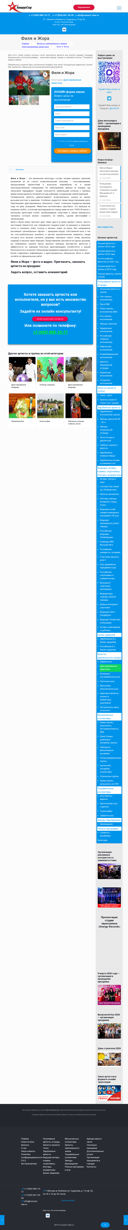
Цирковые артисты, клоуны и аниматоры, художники (109, 698)
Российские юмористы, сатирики (110, 551)
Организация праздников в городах (93, 1160)
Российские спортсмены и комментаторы (107, 575)
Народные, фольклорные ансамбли (107, 750)
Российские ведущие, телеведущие (106, 534)
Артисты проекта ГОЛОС (107, 390)
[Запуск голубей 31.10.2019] (2, 1220)
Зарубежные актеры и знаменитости (110, 462)
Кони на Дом (45, 421)
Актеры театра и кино (108, 480)
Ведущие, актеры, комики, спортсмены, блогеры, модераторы (109, 471)
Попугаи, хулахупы (47, 385)
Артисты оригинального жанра (52, 43)
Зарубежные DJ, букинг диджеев (108, 640)
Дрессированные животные (35, 47)
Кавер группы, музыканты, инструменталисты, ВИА (109, 727)
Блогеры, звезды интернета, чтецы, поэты (108, 501)
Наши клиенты (28, 1151)
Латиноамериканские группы (110, 759)
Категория (102, 840)
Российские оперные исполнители (106, 339)
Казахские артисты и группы (110, 290)
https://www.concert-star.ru (53, 1110)
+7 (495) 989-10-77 (50, 332)
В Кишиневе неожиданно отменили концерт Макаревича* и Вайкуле (108, 189)
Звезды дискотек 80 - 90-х (110, 420)
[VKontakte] (64, 30)
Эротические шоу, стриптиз (109, 805)
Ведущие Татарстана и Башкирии (110, 621)
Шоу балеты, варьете (106, 797)
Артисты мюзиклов (109, 494)
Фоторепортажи (29, 1163)
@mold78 (114, 108)
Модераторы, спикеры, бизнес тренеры (108, 596)
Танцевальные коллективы (105, 790)
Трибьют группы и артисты (109, 446)
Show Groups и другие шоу (107, 439)
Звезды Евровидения (109, 820)
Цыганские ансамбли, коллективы (106, 768)
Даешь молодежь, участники (109, 606)
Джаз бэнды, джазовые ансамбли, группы (108, 739)
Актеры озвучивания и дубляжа (110, 629)
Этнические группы (109, 776)
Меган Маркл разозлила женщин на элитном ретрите (109, 171)
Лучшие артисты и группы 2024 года (106, 245)
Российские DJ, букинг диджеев (108, 648)
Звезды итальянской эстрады (106, 429)
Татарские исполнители (106, 382)
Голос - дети (106, 395)
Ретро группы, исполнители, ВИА (108, 310)
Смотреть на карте (68, 1200)
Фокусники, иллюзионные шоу (109, 687)
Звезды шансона (108, 323)
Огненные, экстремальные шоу (110, 675)
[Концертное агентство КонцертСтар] (19, 8)
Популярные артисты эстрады (109, 283)
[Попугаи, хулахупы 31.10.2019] (126, 1220)
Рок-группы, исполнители (106, 318)
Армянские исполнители (106, 374)
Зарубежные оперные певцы (107, 454)
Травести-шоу (107, 815)
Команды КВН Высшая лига (107, 543)
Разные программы (108, 828)
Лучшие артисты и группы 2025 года (106, 252)
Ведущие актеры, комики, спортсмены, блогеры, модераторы (51, 1163)
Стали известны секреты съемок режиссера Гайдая (109, 209)
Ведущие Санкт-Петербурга (108, 613)
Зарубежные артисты (109, 407)
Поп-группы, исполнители (106, 298)
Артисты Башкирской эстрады (106, 364)
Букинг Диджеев (51, 1173)
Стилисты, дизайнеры (105, 834)
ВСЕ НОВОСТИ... (106, 227)
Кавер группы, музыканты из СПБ (109, 782)
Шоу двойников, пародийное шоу (108, 566)
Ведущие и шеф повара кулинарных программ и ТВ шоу (109, 512)
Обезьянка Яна (17, 421)
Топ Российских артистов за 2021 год (108, 260)
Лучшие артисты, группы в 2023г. (109, 275)
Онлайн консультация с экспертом (50, 319)
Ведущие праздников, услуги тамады (109, 523)
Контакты (91, 1166)
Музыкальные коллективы (105, 717)
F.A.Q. (23, 1160)
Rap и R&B (105, 304)
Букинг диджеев (106, 635)
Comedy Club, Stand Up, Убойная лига (109, 488)
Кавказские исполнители (106, 348)
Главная (25, 43)
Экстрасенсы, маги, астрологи (109, 709)
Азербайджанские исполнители (109, 356)
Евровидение (106, 824)
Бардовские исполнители (106, 330)
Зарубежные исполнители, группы (110, 413)
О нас (23, 1148)
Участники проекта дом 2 (109, 558)
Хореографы (106, 811)
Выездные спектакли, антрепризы (106, 585)
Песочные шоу (107, 681)
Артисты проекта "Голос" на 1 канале (109, 401)
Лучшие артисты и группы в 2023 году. (107, 268)
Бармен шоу (106, 661)
